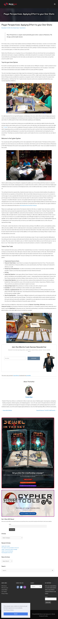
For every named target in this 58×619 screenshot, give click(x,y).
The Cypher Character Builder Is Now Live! (10, 547)
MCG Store (4, 585)
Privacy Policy (5, 593)
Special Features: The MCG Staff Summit (46, 410)
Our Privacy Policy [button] (9, 610)
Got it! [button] (15, 613)
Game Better (23, 27)
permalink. (28, 375)
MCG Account (5, 587)
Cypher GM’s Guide (6, 546)
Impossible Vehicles (7, 410)
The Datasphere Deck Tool (7, 552)
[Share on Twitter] (21, 587)
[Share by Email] (24, 587)
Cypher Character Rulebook (7, 551)
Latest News (4, 589)
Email (10, 524)
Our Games (4, 591)
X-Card (5, 127)
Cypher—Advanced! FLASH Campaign (9, 549)
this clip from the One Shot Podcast (28, 205)
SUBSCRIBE (33, 358)
